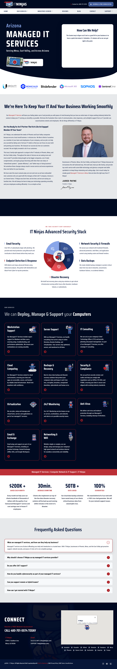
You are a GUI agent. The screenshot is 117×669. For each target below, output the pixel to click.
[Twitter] (107, 663)
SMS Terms (62, 663)
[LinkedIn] (110, 663)
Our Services (22, 11)
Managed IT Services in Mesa (79, 173)
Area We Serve (69, 663)
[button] (58, 542)
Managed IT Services (15, 115)
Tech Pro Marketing (42, 663)
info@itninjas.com (45, 641)
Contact (93, 11)
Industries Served (44, 11)
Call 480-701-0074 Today (20, 630)
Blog (79, 11)
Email (33, 638)
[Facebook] (103, 663)
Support (108, 11)
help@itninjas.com (43, 643)
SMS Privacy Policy (53, 663)
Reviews (65, 11)
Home (6, 11)
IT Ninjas (8, 638)
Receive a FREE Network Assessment (19, 627)
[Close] (95, 617)
